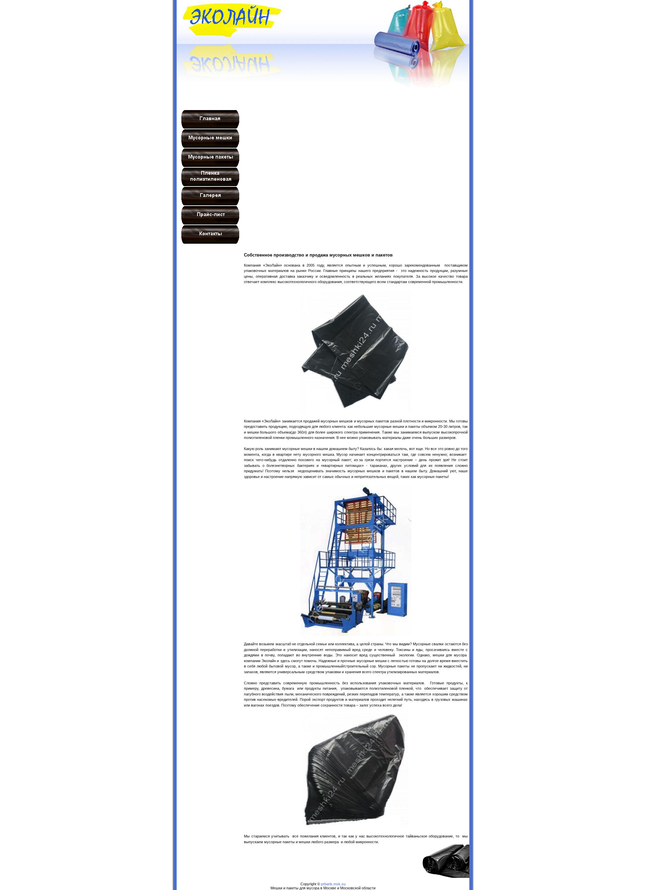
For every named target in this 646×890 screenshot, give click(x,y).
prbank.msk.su (333, 884)
